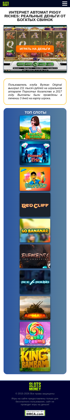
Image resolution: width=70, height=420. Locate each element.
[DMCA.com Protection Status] (34, 412)
